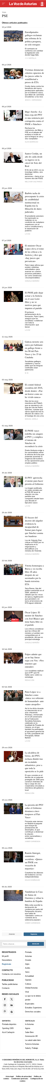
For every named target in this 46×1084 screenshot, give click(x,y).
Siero (27, 972)
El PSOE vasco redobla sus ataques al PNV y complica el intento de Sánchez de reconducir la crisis (34, 438)
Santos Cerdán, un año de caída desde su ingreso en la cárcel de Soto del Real (33, 159)
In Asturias (29, 1024)
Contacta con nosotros (11, 974)
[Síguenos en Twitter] (12, 999)
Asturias (28, 956)
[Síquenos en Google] (12, 1012)
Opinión (28, 980)
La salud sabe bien (33, 1040)
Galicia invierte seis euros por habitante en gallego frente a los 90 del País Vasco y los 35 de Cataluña (34, 349)
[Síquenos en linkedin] (12, 1005)
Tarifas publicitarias (10, 984)
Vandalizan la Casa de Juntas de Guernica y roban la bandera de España (34, 896)
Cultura (28, 984)
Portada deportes (9, 1024)
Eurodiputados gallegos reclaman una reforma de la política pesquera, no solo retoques (33, 38)
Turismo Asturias (32, 1044)
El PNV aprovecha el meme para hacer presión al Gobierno (34, 480)
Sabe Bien (29, 1032)
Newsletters (7, 960)
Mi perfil (5, 956)
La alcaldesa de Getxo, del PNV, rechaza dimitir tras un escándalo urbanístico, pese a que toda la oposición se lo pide (34, 762)
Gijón (27, 964)
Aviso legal (10, 1076)
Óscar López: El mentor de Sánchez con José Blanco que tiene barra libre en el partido (34, 618)
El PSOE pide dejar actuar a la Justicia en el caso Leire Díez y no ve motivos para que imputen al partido (34, 300)
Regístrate (6, 964)
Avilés (27, 968)
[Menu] (3, 3)
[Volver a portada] (23, 3)
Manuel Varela (31, 419)
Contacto (5, 988)
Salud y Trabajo (31, 1048)
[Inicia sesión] (41, 3)
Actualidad (29, 976)
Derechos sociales (33, 1012)
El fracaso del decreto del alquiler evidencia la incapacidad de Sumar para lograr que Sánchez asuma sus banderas (34, 527)
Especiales (29, 1003)
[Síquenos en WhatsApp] (5, 1011)
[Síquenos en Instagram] (5, 1005)
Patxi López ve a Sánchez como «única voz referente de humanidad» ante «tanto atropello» (34, 698)
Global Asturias (31, 988)
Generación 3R (31, 1036)
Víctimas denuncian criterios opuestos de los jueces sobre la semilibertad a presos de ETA (34, 76)
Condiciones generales (19, 1078)
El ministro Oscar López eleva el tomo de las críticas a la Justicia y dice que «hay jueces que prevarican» (34, 253)
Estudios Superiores (33, 1007)
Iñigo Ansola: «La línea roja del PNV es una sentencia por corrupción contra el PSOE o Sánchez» (34, 118)
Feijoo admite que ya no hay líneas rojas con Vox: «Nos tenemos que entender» (34, 660)
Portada (28, 952)
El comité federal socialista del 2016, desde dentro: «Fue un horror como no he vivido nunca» (34, 391)
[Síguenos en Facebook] (5, 999)
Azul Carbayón (8, 1032)
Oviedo (28, 960)
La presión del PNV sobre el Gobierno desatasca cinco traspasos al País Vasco (34, 811)
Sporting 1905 (8, 1028)
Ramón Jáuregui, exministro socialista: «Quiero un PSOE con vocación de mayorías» (33, 860)
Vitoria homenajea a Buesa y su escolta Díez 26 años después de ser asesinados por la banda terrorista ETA (34, 575)
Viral (27, 992)
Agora (27, 1028)
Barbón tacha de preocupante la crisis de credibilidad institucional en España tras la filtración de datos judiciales (34, 202)
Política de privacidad (24, 1076)
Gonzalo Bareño (32, 281)
